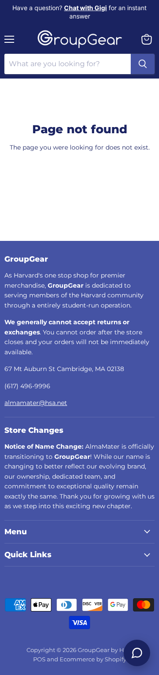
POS (39, 659)
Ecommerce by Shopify (93, 659)
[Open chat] (137, 653)
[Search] (143, 64)
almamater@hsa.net (35, 403)
